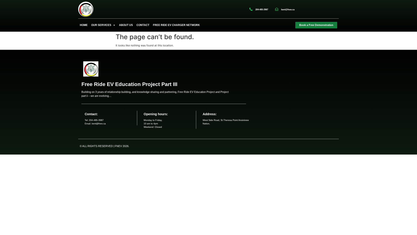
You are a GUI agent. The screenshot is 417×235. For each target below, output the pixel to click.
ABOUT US (126, 25)
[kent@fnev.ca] (276, 9)
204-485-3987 (261, 9)
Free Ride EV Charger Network (176, 25)
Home (84, 25)
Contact (143, 25)
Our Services (101, 25)
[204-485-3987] (250, 9)
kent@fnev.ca (288, 9)
